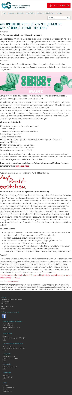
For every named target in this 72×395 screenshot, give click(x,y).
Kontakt (59, 13)
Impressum (6, 385)
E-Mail (3, 308)
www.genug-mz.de (22, 166)
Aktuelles (11, 13)
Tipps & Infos (50, 13)
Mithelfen (40, 13)
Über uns (20, 13)
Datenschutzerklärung (8, 387)
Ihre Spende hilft (59, 5)
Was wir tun (30, 13)
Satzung (5, 389)
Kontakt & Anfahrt (7, 391)
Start (4, 13)
